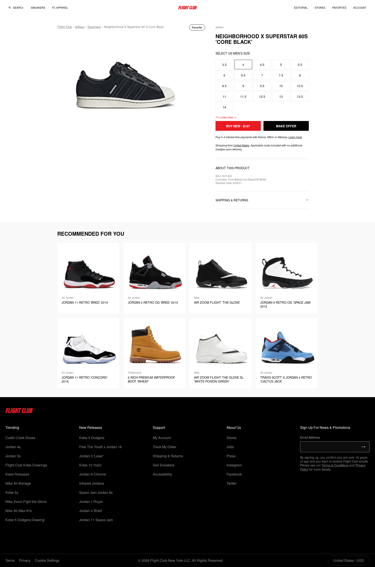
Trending (12, 427)
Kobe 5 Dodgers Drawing (24, 519)
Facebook (234, 474)
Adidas (79, 27)
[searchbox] (18, 7)
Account (359, 7)
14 (224, 107)
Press (231, 455)
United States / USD (348, 560)
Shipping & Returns (168, 455)
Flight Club (64, 27)
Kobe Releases (17, 474)
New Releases (90, 427)
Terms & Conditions (335, 465)
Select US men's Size (232, 53)
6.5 (243, 75)
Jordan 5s (13, 455)
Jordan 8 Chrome (92, 474)
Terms (10, 560)
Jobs (230, 446)
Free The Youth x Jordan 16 (100, 446)
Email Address (310, 437)
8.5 (224, 86)
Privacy (25, 560)
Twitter (232, 483)
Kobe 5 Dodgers (91, 437)
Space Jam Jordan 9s (96, 492)
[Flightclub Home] (19, 411)
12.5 (262, 96)
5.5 (300, 64)
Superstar (94, 27)
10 (281, 86)
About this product (232, 168)
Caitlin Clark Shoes (20, 437)
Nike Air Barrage (18, 483)
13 (281, 96)
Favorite (197, 27)
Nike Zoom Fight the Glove (26, 501)
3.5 (224, 64)
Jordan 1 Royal (91, 501)
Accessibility (162, 474)
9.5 (262, 86)
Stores (232, 437)
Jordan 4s (13, 446)
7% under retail (224, 117)
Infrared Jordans (91, 483)
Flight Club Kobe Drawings (26, 465)
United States (241, 145)
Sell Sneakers (163, 465)
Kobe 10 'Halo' (90, 465)
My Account (162, 437)
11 (224, 96)
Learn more (295, 137)
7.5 (281, 75)
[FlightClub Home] (187, 7)
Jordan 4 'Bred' (90, 510)
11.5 (243, 96)
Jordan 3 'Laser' (91, 455)
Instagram (234, 465)
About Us (234, 427)
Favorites (339, 7)
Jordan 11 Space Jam (96, 519)
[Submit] (363, 446)
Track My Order (164, 446)
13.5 (300, 96)
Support (159, 427)
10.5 (300, 86)
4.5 (262, 64)
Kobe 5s (11, 492)
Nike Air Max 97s (18, 510)
